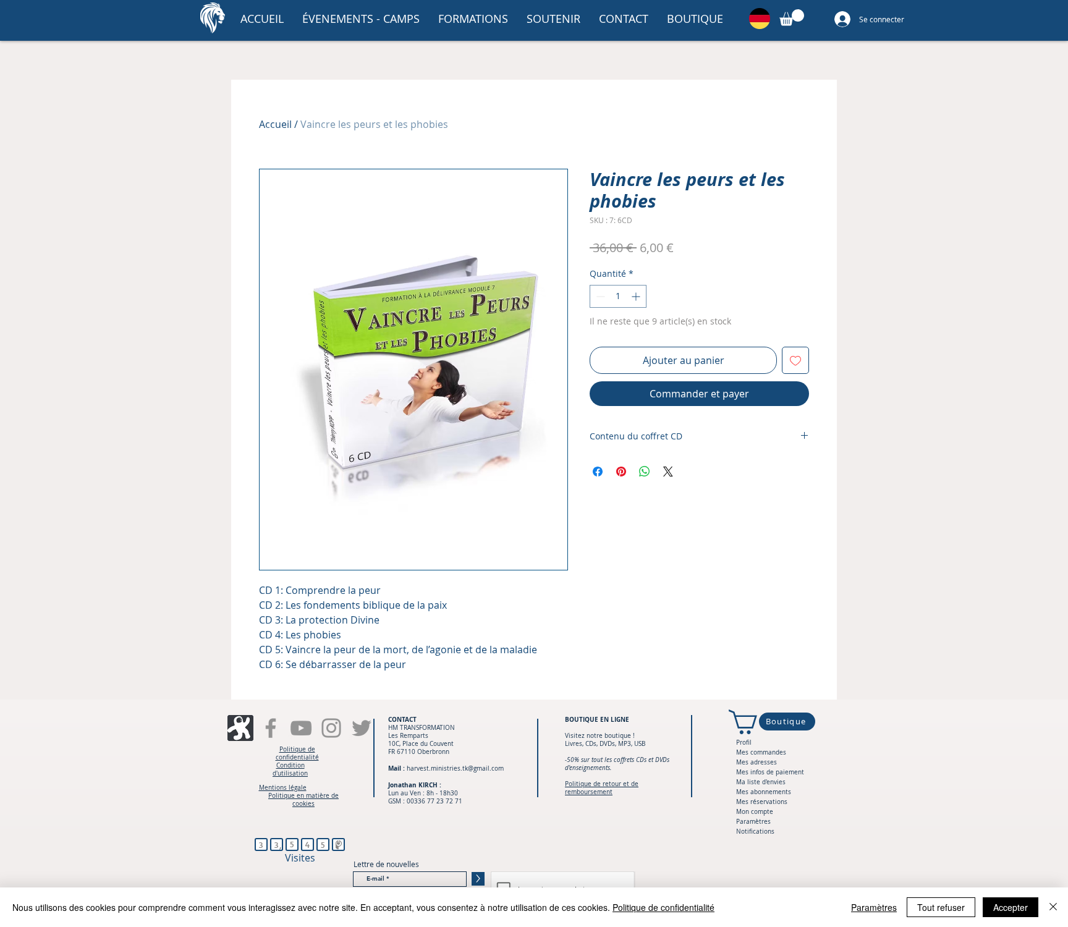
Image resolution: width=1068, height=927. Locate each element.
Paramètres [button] (874, 907)
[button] (361, 18)
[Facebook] (271, 728)
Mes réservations (761, 802)
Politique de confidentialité (663, 907)
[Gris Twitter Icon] (362, 728)
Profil (744, 743)
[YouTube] (301, 728)
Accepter (1010, 907)
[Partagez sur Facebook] (597, 471)
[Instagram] (331, 728)
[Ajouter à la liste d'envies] (795, 360)
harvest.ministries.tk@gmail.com (455, 768)
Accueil (275, 124)
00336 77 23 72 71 (434, 801)
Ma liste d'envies (761, 782)
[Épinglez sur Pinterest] (621, 471)
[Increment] (637, 296)
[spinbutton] (618, 296)
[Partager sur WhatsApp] (644, 471)
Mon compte (754, 812)
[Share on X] (668, 471)
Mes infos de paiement (770, 772)
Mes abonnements (763, 792)
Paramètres (753, 822)
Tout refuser (941, 907)
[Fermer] (1053, 907)
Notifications (755, 832)
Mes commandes (761, 752)
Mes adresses (756, 762)
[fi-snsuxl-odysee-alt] (240, 728)
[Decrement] (599, 296)
